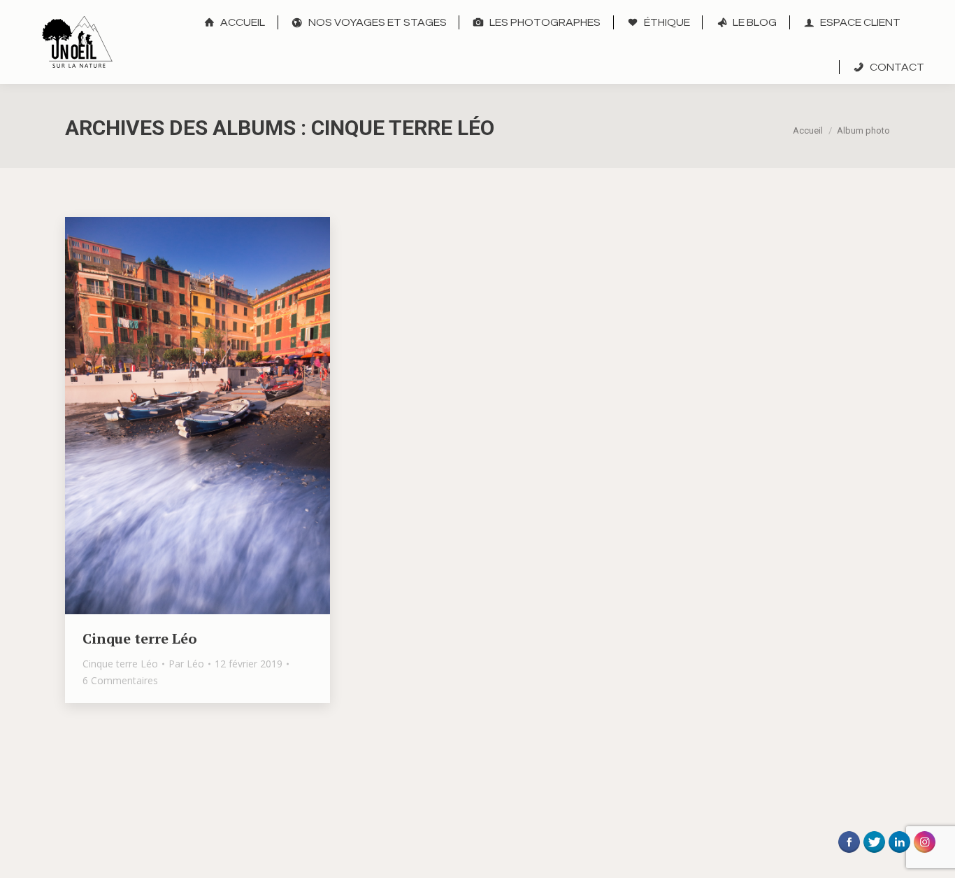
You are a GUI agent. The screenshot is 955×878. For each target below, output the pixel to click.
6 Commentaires (120, 680)
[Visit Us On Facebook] (848, 854)
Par (186, 663)
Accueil (808, 130)
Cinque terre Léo (139, 638)
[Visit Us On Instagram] (924, 854)
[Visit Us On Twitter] (873, 854)
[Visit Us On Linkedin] (899, 854)
